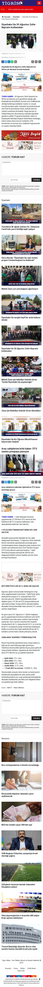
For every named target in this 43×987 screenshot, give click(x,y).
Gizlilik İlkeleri (31, 968)
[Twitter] (6, 61)
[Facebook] (3, 61)
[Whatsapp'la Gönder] (12, 61)
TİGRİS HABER (7, 517)
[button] (32, 61)
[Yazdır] (15, 61)
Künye (16, 968)
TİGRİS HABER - (8, 97)
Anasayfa (7, 17)
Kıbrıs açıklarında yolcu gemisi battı (20, 9)
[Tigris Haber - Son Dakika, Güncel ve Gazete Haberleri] (12, 3)
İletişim (22, 968)
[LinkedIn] (9, 61)
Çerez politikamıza (34, 983)
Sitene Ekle (21, 971)
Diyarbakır (16, 17)
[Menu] (39, 3)
